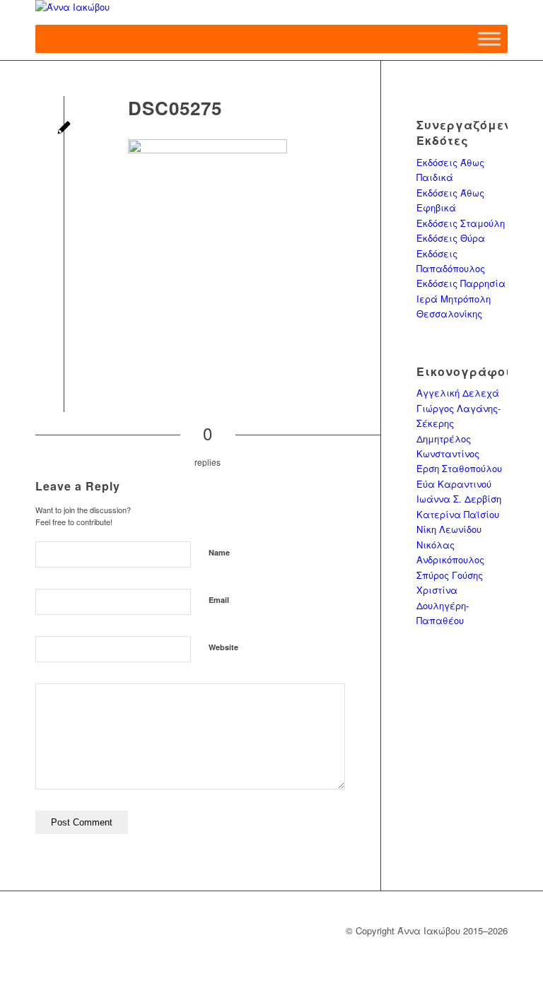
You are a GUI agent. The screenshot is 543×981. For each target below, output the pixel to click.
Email (219, 599)
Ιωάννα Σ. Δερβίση (458, 498)
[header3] (271, 12)
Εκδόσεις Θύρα (450, 238)
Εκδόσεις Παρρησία (461, 283)
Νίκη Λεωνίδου (448, 529)
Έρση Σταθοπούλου (459, 468)
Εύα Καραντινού (453, 483)
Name (219, 552)
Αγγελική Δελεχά (457, 392)
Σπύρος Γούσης (449, 575)
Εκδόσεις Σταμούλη (460, 223)
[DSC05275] (64, 129)
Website (223, 647)
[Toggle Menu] (489, 38)
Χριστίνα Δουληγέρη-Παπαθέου (442, 605)
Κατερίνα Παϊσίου (457, 514)
